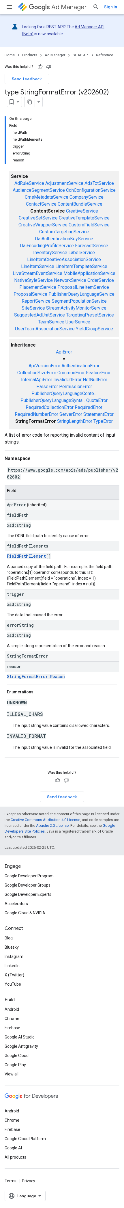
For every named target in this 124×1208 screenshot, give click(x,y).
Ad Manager (69, 7)
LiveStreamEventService (37, 273)
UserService (77, 322)
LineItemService (37, 266)
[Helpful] (40, 66)
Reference (104, 55)
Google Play (15, 1064)
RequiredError (88, 407)
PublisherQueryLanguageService (81, 294)
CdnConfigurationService (91, 190)
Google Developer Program (29, 876)
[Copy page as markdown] (30, 102)
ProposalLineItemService (83, 287)
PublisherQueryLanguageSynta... (52, 400)
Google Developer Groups (27, 885)
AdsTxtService (99, 183)
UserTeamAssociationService (45, 329)
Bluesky (12, 947)
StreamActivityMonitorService (76, 308)
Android (12, 1009)
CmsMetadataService (46, 197)
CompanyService (86, 197)
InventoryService (50, 252)
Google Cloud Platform (25, 1138)
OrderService (100, 280)
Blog (9, 938)
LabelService (81, 252)
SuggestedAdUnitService (39, 315)
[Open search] (96, 6)
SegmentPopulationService (79, 301)
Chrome (12, 1018)
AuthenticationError (80, 365)
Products (29, 55)
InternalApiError (36, 379)
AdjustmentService (64, 183)
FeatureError (98, 372)
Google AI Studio (20, 1037)
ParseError (47, 386)
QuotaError (97, 400)
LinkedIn (12, 965)
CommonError (71, 372)
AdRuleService (29, 183)
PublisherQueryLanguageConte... (64, 393)
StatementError (98, 414)
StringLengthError (74, 421)
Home (10, 55)
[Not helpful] (48, 66)
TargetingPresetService (90, 315)
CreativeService (82, 211)
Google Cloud (17, 1055)
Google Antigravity (21, 1046)
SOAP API (81, 55)
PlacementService (37, 287)
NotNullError (95, 379)
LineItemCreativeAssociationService (64, 259)
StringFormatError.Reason (36, 676)
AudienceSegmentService (39, 190)
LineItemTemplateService (81, 266)
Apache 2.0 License (52, 825)
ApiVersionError (44, 365)
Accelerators (16, 903)
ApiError (64, 352)
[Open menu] (9, 7)
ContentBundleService (80, 204)
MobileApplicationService (89, 273)
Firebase (12, 1027)
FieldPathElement (26, 556)
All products (15, 1157)
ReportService (36, 301)
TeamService (51, 322)
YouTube (13, 984)
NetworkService (70, 280)
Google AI (13, 1148)
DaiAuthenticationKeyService (64, 238)
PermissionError (75, 386)
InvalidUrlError (67, 379)
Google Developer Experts (28, 894)
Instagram (14, 956)
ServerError (70, 414)
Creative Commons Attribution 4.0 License (45, 820)
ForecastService (91, 245)
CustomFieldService (89, 225)
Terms (10, 1181)
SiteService (33, 308)
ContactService (41, 204)
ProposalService (30, 294)
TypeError (103, 421)
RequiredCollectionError (50, 407)
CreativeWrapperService (42, 225)
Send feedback (27, 78)
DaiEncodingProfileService (47, 245)
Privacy (28, 1181)
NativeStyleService (33, 280)
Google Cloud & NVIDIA (25, 913)
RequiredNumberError (36, 414)
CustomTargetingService (64, 231)
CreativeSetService (38, 218)
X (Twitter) (14, 975)
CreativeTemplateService (84, 218)
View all (11, 1074)
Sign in (110, 7)
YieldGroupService (94, 329)
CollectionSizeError (36, 372)
